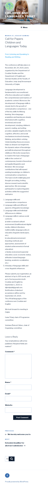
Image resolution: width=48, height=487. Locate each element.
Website (8, 405)
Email (8, 394)
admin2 (25, 35)
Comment (10, 352)
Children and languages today (20, 14)
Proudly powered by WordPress (16, 482)
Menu (25, 27)
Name (8, 382)
